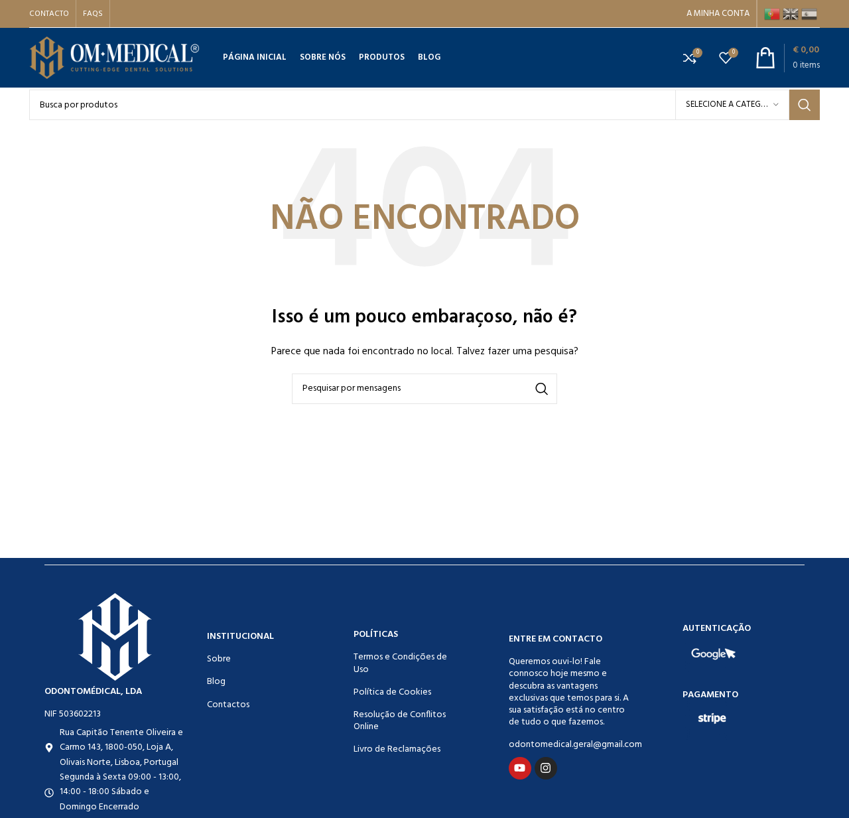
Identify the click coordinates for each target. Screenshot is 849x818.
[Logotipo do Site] (114, 58)
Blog (216, 681)
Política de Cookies (392, 692)
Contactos (228, 705)
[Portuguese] (773, 14)
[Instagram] (546, 768)
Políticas (376, 634)
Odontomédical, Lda (93, 691)
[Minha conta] (718, 14)
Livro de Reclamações (397, 749)
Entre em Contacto (555, 639)
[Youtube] (520, 768)
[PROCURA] (804, 105)
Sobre (219, 659)
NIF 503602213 (72, 714)
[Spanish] (810, 14)
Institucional (240, 636)
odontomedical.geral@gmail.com (569, 744)
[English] (792, 14)
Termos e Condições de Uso (400, 663)
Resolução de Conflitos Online (400, 720)
